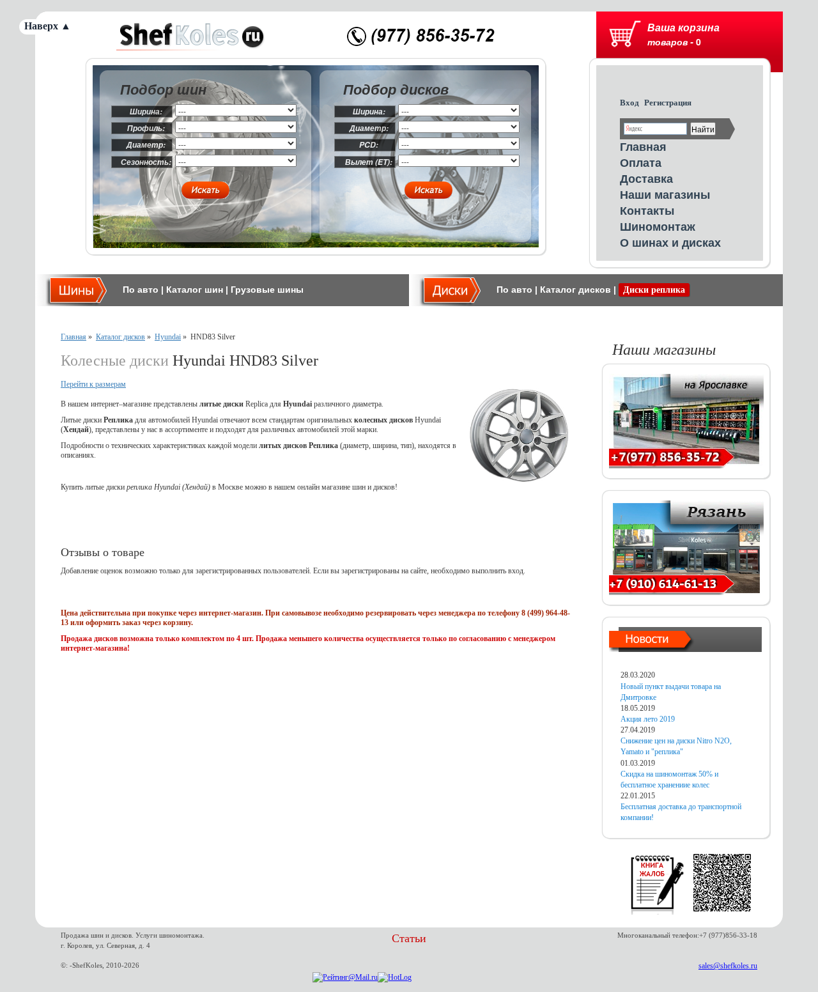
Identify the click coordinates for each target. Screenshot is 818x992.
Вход (629, 102)
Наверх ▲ (47, 25)
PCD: (368, 144)
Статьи (409, 938)
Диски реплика (654, 290)
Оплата (640, 162)
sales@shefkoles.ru (727, 965)
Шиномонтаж (657, 226)
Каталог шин (194, 289)
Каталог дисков (575, 289)
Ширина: (146, 111)
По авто (140, 289)
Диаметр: (146, 144)
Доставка (646, 178)
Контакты (647, 210)
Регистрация (667, 102)
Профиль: (146, 128)
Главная (643, 146)
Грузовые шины (267, 289)
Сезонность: (146, 162)
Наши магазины (665, 194)
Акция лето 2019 (648, 719)
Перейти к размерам (93, 384)
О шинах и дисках (670, 242)
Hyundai (168, 336)
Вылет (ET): (368, 162)
